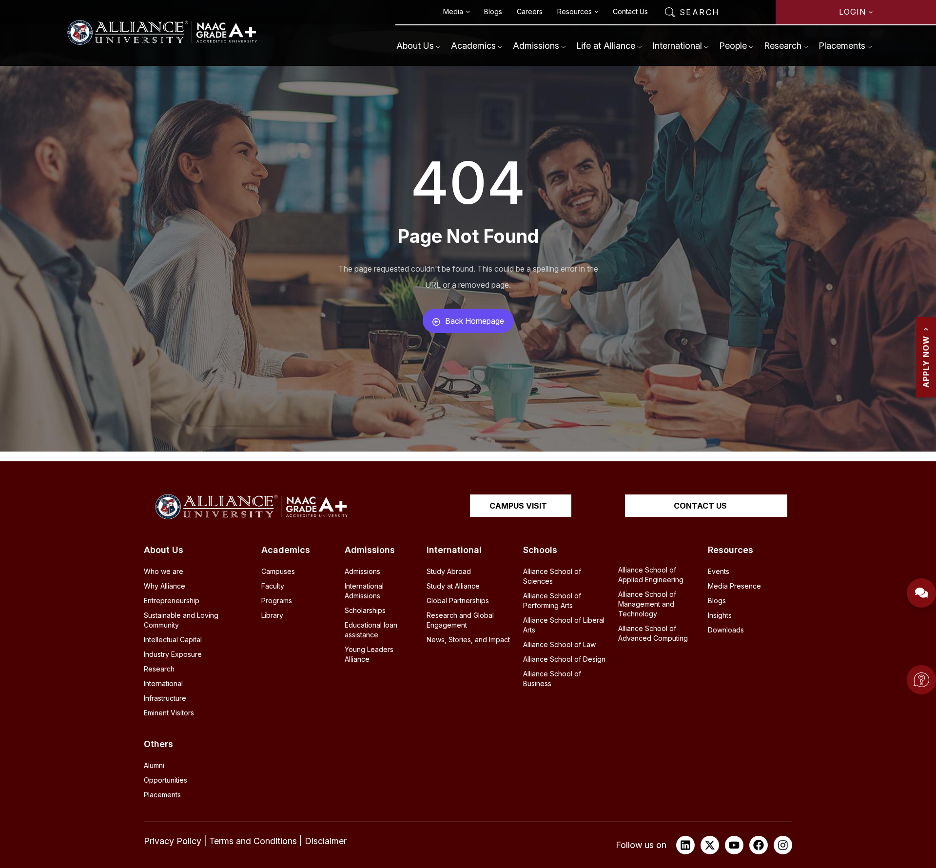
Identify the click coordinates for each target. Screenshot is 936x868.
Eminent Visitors (169, 713)
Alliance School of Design (564, 659)
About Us (415, 45)
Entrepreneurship (171, 600)
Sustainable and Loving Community (181, 620)
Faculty (272, 586)
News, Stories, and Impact (468, 639)
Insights (720, 615)
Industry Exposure (173, 654)
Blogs (493, 11)
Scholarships (365, 610)
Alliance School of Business (552, 679)
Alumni (154, 765)
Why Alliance (164, 586)
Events (718, 571)
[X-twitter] (710, 845)
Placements (842, 45)
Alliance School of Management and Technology (647, 604)
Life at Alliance (605, 45)
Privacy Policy (172, 841)
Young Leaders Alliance (369, 654)
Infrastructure (165, 698)
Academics (473, 45)
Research (782, 45)
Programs (276, 600)
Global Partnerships (458, 600)
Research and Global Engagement (460, 620)
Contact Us (630, 11)
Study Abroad (449, 571)
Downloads (726, 630)
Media (453, 11)
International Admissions (364, 591)
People (733, 45)
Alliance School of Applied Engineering (650, 575)
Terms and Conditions (253, 841)
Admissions (536, 45)
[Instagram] (783, 845)
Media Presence (734, 586)
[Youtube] (734, 845)
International (677, 45)
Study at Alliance (453, 586)
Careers (530, 11)
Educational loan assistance (371, 630)
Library (272, 615)
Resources (574, 11)
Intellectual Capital (173, 639)
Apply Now (926, 361)
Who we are (163, 571)
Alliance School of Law (559, 644)
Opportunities (165, 780)
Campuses (278, 571)
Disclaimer (326, 841)
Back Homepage (474, 321)
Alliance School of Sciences (552, 576)
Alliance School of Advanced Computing (653, 633)
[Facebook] (758, 845)
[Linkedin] (685, 845)
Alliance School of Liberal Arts (563, 625)
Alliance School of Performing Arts (552, 601)
